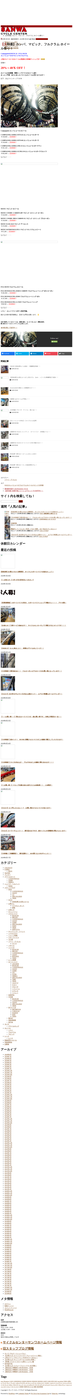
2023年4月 (8, 1135)
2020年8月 (8, 1199)
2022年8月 (8, 1151)
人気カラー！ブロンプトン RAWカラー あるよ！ (21, 1357)
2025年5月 (8, 1085)
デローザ (15, 987)
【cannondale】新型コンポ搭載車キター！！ (23, 388)
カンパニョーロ (13, 485)
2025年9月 (8, 1076)
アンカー (8, 875)
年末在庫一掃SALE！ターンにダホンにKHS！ (23, 454)
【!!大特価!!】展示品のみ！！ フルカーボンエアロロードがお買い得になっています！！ (41, 517)
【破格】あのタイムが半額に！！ (20, 399)
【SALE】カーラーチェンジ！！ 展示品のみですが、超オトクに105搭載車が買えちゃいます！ (33, 831)
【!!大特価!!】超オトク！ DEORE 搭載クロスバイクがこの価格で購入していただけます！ (32, 739)
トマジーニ (16, 989)
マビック (36, 485)
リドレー (15, 993)
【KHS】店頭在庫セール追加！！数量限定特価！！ (25, 366)
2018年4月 (8, 1255)
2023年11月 (8, 1121)
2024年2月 (8, 1115)
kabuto (10, 886)
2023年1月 (8, 1141)
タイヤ (14, 943)
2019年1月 (8, 1237)
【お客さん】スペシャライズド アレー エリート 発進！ (23, 1355)
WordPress (11, 1393)
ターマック (5, 1385)
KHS (13, 1014)
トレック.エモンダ (29, 1385)
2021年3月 (8, 1185)
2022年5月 (8, 1157)
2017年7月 (8, 1273)
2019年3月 (8, 1233)
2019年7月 (8, 1225)
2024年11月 (8, 1097)
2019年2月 (8, 1235)
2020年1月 (8, 1213)
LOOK (14, 974)
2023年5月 (8, 1133)
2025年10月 (8, 1074)
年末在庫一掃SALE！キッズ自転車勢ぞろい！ (23, 465)
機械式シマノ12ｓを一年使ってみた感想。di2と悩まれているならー (34, 529)
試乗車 (7, 1044)
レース (7, 1036)
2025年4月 (8, 1087)
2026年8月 (8, 1054)
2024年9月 (8, 1101)
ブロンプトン (61, 1385)
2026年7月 (8, 1056)
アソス (4, 1383)
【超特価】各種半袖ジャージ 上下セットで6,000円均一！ (24, 491)
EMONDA (40, 1381)
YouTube (7, 873)
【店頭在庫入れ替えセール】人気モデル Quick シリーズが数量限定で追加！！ (34, 377)
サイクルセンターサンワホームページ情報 (32, 1342)
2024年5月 (8, 1109)
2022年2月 (8, 1163)
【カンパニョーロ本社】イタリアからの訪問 (23, 420)
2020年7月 (8, 1201)
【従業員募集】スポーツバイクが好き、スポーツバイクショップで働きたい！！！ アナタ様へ (33, 602)
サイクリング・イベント (16, 931)
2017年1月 (8, 1285)
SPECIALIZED (17, 896)
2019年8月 (8, 1223)
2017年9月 (8, 1269)
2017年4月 (8, 1279)
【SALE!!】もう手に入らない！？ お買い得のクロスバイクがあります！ (26, 808)
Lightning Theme (23, 1393)
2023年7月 (8, 1129)
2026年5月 (8, 1060)
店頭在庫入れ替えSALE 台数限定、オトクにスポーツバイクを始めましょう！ (37, 512)
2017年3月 (8, 1281)
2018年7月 (8, 1249)
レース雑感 (12, 960)
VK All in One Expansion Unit (40, 1393)
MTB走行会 (8, 1363)
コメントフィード (11, 1308)
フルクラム (23, 485)
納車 (13, 908)
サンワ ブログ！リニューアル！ (15, 1353)
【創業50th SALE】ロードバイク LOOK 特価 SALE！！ (26, 443)
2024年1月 (8, 1117)
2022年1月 (8, 1165)
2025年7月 (8, 1080)
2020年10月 (8, 1195)
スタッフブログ (44, 530)
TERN (14, 926)
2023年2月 (8, 1139)
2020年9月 (8, 1197)
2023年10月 (8, 1123)
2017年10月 (8, 1267)
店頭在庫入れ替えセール (50, 513)
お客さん (11, 903)
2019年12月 (8, 1215)
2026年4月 (8, 1062)
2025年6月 (8, 1083)
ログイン (8, 1304)
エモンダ (18, 1383)
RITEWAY (15, 956)
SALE (6, 485)
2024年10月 (8, 1099)
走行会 (10, 1022)
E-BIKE (7, 869)
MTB (10, 889)
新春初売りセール (11, 1040)
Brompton (6, 1381)
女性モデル (16, 929)
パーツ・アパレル (42, 39)
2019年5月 (8, 1229)
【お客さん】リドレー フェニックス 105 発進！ (21, 1365)
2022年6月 (8, 1155)
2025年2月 (8, 1091)
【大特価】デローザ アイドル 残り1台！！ (23, 410)
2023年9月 (8, 1125)
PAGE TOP (70, 1352)
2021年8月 (8, 1175)
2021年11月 (8, 1169)
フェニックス (54, 1385)
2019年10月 (8, 1219)
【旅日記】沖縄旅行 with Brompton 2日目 (19, 1369)
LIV (13, 972)
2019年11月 (8, 1217)
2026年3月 (8, 1064)
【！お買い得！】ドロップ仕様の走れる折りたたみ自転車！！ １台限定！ (26, 785)
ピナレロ (15, 991)
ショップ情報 (12, 935)
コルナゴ (15, 983)
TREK (14, 898)
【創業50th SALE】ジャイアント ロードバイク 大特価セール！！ (30, 432)
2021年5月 (8, 1181)
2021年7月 (8, 1177)
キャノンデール (32, 1383)
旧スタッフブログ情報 (18, 1348)
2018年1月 (8, 1261)
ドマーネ (36, 1385)
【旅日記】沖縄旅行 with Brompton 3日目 (19, 1367)
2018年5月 (8, 1253)
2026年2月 (8, 1066)
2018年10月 (8, 1243)
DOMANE (34, 1381)
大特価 (41, 485)
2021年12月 (8, 1167)
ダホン (11, 1385)
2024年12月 (8, 1095)
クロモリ (47, 1383)
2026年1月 (8, 1068)
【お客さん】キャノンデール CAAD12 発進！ (20, 1359)
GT (13, 895)
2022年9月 (8, 1149)
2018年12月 (8, 1239)
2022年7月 (8, 1153)
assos (2, 1381)
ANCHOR (15, 964)
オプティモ (24, 1383)
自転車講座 (12, 1020)
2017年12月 (8, 1263)
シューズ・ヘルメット (12, 884)
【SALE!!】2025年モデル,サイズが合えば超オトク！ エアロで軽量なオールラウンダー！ (41, 534)
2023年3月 (8, 1137)
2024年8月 (8, 1103)
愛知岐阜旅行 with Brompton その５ (16, 489)
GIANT (14, 893)
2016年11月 (8, 1289)
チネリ (14, 985)
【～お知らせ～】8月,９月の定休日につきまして (17, 580)
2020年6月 (8, 1203)
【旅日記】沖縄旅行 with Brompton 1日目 (19, 1371)
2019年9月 (8, 1221)
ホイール (30, 485)
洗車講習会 (8, 1042)
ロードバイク (52, 519)
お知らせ (11, 910)
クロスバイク (12, 914)
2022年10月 (8, 1147)
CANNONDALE (43, 519)
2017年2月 (8, 1283)
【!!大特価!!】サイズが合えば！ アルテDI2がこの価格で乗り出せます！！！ (27, 762)
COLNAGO (8, 868)
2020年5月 (8, 1205)
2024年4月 (8, 1111)
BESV (10, 871)
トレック (20, 1385)
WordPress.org (9, 1310)
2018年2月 (8, 1259)
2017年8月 (8, 1271)
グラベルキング (13, 1026)
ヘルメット (69, 1385)
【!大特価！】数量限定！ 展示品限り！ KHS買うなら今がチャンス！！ (26, 853)
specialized (60, 1381)
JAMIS (10, 880)
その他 (10, 939)
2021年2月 (8, 1187)
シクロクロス (12, 933)
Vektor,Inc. (55, 1393)
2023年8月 (8, 1127)
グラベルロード (10, 877)
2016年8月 (8, 1293)
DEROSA (29, 1381)
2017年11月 (8, 1265)
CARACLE (15, 1011)
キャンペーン (12, 912)
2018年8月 (8, 1247)
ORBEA (11, 882)
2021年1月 (8, 1189)
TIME (14, 979)
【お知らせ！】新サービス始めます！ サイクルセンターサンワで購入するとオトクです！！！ (33, 625)
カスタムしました (18, 906)
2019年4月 (8, 1231)
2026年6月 (8, 1058)
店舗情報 (14, 523)
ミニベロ (11, 947)
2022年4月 (8, 1159)
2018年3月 (8, 1257)
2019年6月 (8, 1227)
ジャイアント (59, 1383)
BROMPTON (16, 1009)
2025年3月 (8, 1089)
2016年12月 (8, 1287)
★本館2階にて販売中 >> (9, 327)
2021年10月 (8, 1171)
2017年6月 (8, 1275)
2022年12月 (8, 1143)
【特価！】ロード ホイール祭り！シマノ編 (19, 1361)
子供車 (10, 997)
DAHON (15, 1013)
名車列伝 (11, 995)
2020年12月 (8, 1191)
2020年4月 (8, 1207)
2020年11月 (8, 1193)
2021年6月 (8, 1179)
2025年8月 (8, 1078)
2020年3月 (8, 1209)
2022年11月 (8, 1145)
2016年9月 (8, 1291)
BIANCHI (15, 915)
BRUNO (15, 917)
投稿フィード (9, 1306)
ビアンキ (42, 1385)
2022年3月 (8, 1161)
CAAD (11, 1381)
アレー (8, 1383)
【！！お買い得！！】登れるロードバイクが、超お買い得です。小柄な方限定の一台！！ (31, 716)
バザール (11, 945)
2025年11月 (8, 1072)
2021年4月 (8, 1183)
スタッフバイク (13, 937)
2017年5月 (8, 1277)
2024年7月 (8, 1105)
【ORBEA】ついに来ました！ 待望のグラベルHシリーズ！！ (22, 648)
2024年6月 (8, 1107)
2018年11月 (8, 1241)
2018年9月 (8, 1245)
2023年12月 (8, 1119)
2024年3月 (8, 1113)
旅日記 (10, 1018)
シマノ (10, 1030)
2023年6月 (8, 1131)
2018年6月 (8, 1251)
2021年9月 (8, 1173)
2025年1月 (8, 1093)
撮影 (35, 1386)
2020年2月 (8, 1211)
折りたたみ (12, 1007)
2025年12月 (8, 1070)
